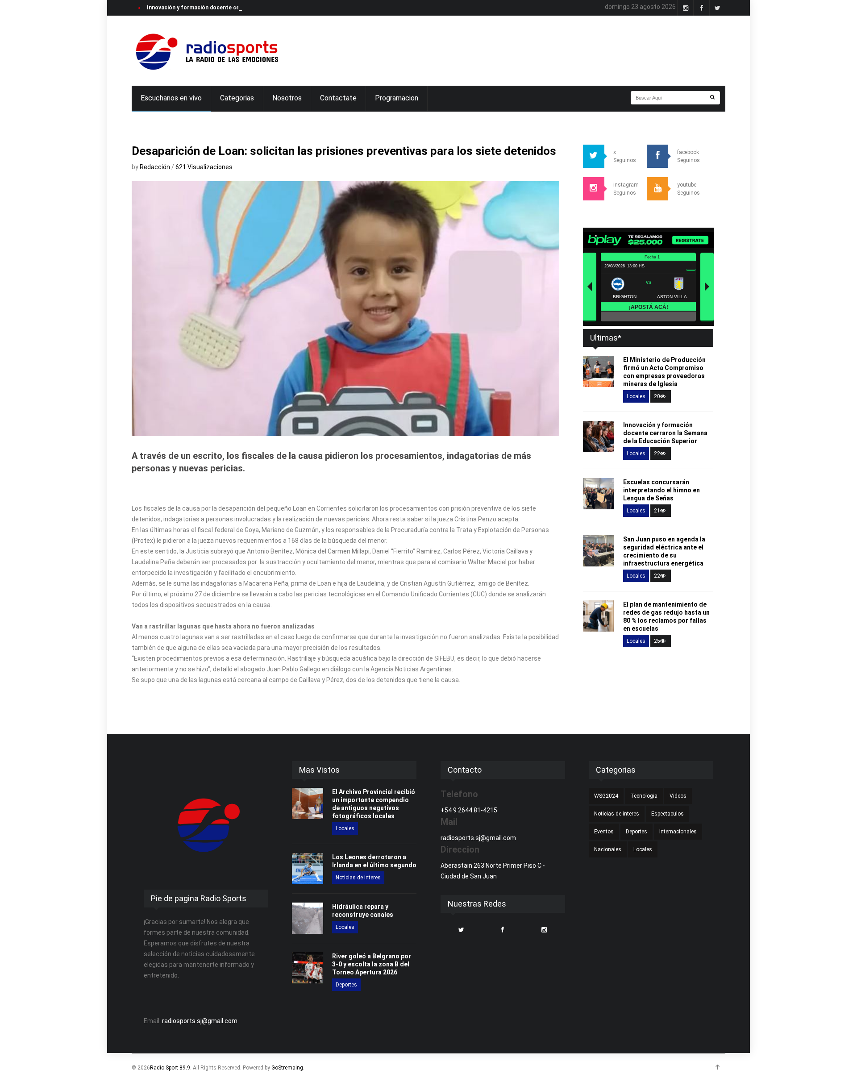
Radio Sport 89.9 (170, 1068)
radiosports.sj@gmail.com (199, 1020)
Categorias (237, 98)
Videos (678, 796)
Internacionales (678, 831)
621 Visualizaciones (204, 167)
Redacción (155, 167)
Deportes (346, 985)
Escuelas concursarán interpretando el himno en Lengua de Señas (661, 490)
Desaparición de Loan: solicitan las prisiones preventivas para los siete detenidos (344, 151)
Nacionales (607, 849)
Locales (636, 396)
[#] (206, 50)
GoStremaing (287, 1068)
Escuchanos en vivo (171, 98)
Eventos (604, 831)
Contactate (338, 98)
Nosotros (287, 98)
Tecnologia (643, 796)
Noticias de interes (358, 877)
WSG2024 (606, 796)
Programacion (396, 98)
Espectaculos (667, 814)
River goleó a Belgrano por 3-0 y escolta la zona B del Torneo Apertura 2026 (371, 964)
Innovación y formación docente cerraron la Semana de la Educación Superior (248, 7)
